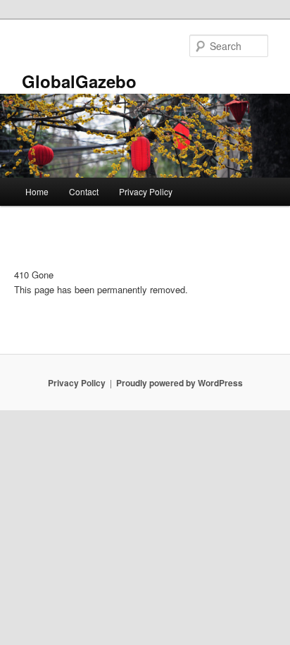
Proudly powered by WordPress (179, 382)
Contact (84, 191)
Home (37, 191)
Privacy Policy (145, 191)
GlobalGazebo (79, 81)
